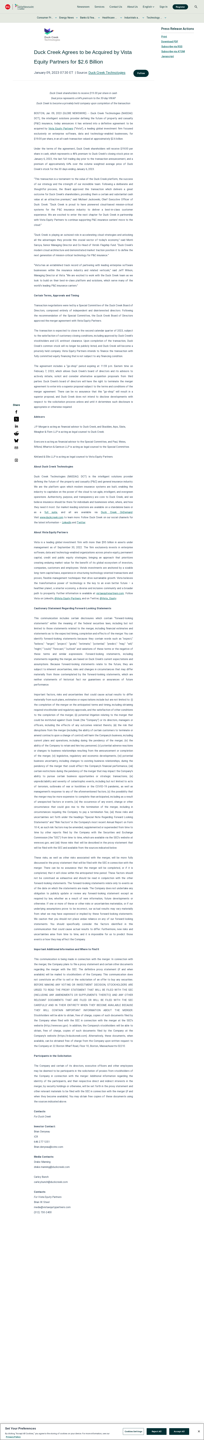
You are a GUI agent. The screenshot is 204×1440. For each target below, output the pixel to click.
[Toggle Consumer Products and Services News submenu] (56, 17)
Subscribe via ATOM (173, 51)
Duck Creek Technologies (106, 73)
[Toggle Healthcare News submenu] (121, 17)
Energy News (66, 17)
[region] (102, 1431)
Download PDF (169, 41)
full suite (50, 512)
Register (180, 7)
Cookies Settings (133, 1431)
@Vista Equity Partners (68, 598)
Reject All (156, 1431)
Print (164, 36)
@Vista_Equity (108, 598)
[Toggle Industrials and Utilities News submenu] (143, 17)
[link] (83, 7)
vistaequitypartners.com (110, 593)
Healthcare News (110, 17)
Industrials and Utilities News (132, 17)
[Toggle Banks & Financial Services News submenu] (99, 17)
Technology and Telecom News (154, 17)
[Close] (198, 1431)
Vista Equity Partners (60, 128)
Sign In (164, 6)
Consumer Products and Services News (45, 17)
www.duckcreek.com (51, 517)
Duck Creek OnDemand (116, 512)
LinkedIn (67, 522)
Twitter (81, 522)
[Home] (19, 7)
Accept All (179, 1431)
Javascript (167, 56)
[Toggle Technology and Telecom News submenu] (165, 17)
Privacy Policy (13, 1437)
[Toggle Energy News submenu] (76, 17)
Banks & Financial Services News (88, 17)
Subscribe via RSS (171, 46)
